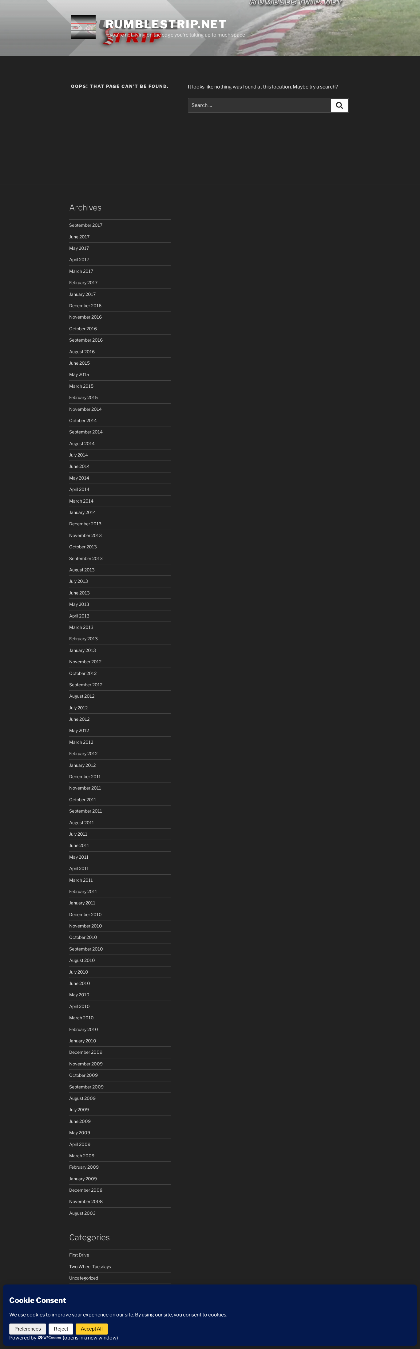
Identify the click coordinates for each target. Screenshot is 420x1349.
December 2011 (85, 776)
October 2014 (83, 420)
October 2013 (83, 546)
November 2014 (85, 409)
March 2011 (81, 880)
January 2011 (82, 902)
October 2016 (83, 328)
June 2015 (79, 363)
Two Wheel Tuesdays (90, 1266)
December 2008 (85, 1190)
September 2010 (86, 948)
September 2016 (86, 340)
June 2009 (80, 1121)
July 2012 (78, 707)
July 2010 (78, 971)
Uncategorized (83, 1277)
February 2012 (83, 753)
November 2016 (85, 317)
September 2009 (86, 1086)
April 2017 (79, 259)
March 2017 (81, 271)
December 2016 (85, 305)
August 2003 (82, 1213)
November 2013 (85, 535)
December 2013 (85, 523)
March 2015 (81, 386)
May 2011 (79, 857)
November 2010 (85, 925)
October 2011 (82, 799)
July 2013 (78, 581)
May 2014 (79, 477)
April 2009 (79, 1144)
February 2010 (83, 1029)
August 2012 (81, 696)
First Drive (79, 1254)
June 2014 (79, 466)
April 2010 (79, 1006)
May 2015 (79, 374)
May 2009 (79, 1132)
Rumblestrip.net (166, 24)
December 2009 (85, 1052)
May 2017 (79, 248)
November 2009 (86, 1063)
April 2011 (79, 868)
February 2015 (83, 397)
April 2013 (79, 615)
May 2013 (79, 604)
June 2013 (79, 592)
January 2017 (82, 294)
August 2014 (82, 443)
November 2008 (86, 1201)
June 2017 (79, 236)
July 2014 (78, 454)
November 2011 (85, 787)
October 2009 (83, 1075)
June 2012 (79, 719)
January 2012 (82, 765)
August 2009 (82, 1098)
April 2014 (79, 489)
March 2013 (81, 627)
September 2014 (86, 431)
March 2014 (81, 501)
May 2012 (79, 730)
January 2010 (82, 1040)
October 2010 (83, 937)
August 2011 (81, 822)
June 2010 (79, 983)
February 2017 (83, 282)
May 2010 (79, 994)
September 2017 (85, 225)
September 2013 (86, 558)
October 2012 (83, 673)
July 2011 (78, 834)
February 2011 (83, 891)
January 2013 (82, 650)
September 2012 (85, 684)
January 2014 (82, 512)
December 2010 (85, 914)
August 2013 (82, 569)
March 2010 (81, 1017)
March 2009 (81, 1155)
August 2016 (82, 351)
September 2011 (85, 811)
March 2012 (81, 742)
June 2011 (79, 845)
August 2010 (82, 960)
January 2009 (83, 1178)
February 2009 (84, 1167)
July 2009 (79, 1109)
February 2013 (83, 638)
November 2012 (85, 661)
